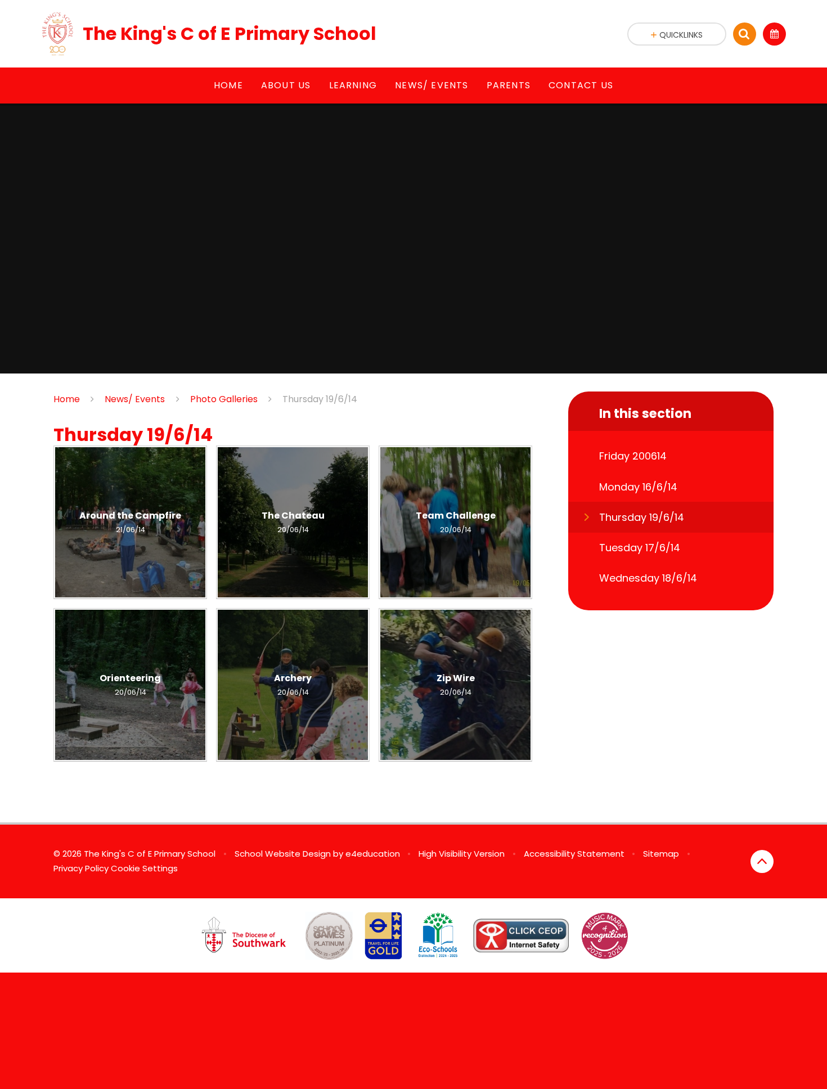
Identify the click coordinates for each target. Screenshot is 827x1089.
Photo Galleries (224, 399)
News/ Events (135, 399)
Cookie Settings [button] (144, 868)
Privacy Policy (81, 868)
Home (66, 399)
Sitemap (661, 854)
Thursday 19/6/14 (319, 399)
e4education (372, 854)
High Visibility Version (462, 854)
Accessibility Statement (574, 854)
